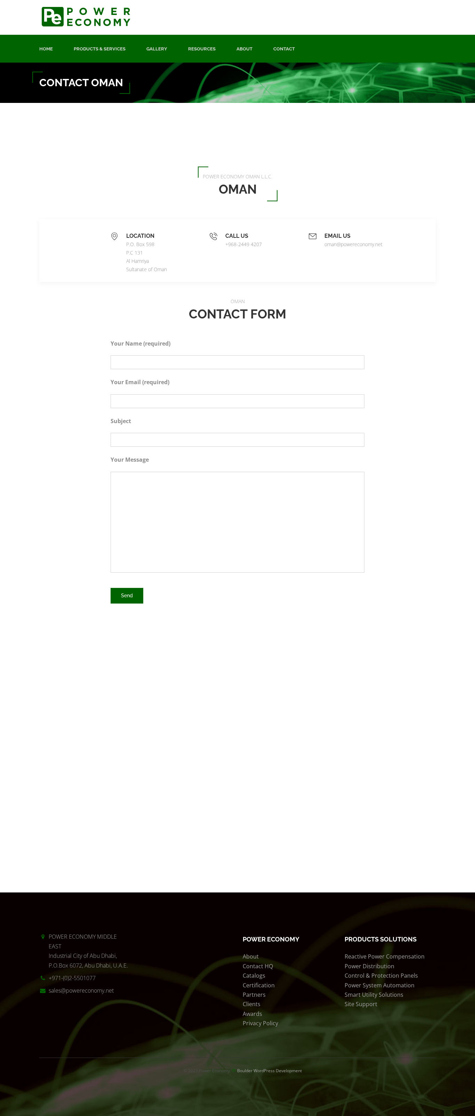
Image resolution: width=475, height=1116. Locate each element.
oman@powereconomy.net (353, 244)
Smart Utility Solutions (374, 994)
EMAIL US (337, 236)
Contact (284, 48)
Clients (251, 1004)
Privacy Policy (260, 1023)
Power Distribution (369, 966)
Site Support (361, 1004)
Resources (202, 48)
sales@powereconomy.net (81, 990)
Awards (252, 1014)
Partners (254, 994)
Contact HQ (258, 966)
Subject (121, 421)
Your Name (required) (140, 343)
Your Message (130, 459)
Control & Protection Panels (381, 975)
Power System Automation (379, 985)
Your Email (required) (140, 382)
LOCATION (140, 236)
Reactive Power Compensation (385, 956)
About (244, 48)
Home (46, 48)
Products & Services (100, 48)
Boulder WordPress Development (269, 1071)
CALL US (236, 236)
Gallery (156, 48)
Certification (259, 985)
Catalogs (254, 975)
